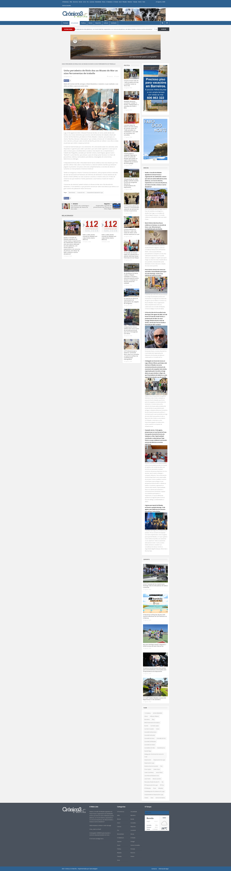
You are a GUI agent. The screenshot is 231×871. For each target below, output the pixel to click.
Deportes (98, 23)
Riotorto (130, 2)
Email (117, 76)
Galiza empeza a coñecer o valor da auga (100, 825)
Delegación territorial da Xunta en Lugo (154, 755)
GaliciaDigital (93, 869)
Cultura (106, 23)
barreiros (147, 719)
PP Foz (162, 785)
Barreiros (75, 2)
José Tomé (147, 778)
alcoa (146, 716)
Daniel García (72, 192)
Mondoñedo (98, 2)
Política (83, 23)
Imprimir (111, 76)
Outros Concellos (66, 5)
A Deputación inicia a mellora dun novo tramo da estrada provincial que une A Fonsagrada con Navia (131, 330)
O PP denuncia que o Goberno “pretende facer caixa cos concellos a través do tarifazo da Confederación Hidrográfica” (131, 355)
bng (153, 719)
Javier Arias (156, 769)
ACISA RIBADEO (157, 713)
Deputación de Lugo (159, 760)
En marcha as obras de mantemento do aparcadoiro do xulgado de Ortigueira (131, 301)
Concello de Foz (161, 738)
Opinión (119, 841)
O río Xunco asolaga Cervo (96, 838)
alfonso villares (154, 716)
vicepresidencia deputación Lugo (95, 192)
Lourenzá (92, 2)
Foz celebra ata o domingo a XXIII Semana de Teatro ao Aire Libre (80, 207)
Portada (65, 23)
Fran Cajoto (147, 769)
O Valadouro (109, 2)
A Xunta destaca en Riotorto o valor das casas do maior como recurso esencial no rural (131, 232)
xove (152, 797)
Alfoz (71, 2)
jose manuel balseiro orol (151, 775)
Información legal (163, 868)
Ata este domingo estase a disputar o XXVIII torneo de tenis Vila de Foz (154, 645)
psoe (154, 788)
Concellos (133, 823)
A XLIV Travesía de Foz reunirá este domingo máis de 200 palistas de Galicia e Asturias (155, 585)
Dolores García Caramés (151, 766)
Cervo (84, 2)
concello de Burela (149, 735)
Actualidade (74, 23)
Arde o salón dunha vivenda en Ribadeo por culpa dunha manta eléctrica (133, 29)
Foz (88, 2)
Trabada (135, 2)
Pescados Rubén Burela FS (151, 782)
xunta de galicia (160, 797)
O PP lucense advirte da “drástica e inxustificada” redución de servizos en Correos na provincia (131, 208)
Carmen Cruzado (149, 729)
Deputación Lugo (149, 763)
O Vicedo (115, 2)
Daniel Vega (147, 751)
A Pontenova (65, 2)
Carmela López (155, 725)
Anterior (75, 204)
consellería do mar (149, 748)
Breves (90, 23)
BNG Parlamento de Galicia (152, 722)
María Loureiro (157, 778)
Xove (143, 2)
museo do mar (80, 192)
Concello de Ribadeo (150, 741)
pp (162, 782)
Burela (80, 2)
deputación (147, 760)
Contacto (113, 23)
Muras (103, 2)
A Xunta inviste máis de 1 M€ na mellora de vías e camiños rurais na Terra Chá (131, 83)
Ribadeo (125, 2)
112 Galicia (147, 713)
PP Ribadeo (147, 788)
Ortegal (133, 841)
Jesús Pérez (159, 772)
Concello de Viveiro (149, 744)
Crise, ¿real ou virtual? (95, 829)
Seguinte (107, 204)
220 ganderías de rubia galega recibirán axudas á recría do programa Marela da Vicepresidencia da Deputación (131, 183)
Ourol (120, 2)
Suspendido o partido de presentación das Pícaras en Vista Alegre (102, 207)
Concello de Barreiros (150, 732)
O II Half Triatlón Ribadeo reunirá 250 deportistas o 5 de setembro (154, 698)
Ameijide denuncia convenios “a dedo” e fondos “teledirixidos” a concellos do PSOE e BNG (131, 104)
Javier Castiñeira (149, 772)
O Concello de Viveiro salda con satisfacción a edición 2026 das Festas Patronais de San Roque (131, 255)
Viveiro (140, 2)
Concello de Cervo (149, 738)
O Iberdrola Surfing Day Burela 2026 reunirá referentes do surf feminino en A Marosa (155, 616)
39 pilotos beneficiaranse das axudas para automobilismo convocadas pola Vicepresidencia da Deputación (154, 669)
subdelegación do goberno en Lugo (154, 791)
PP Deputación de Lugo (151, 785)
